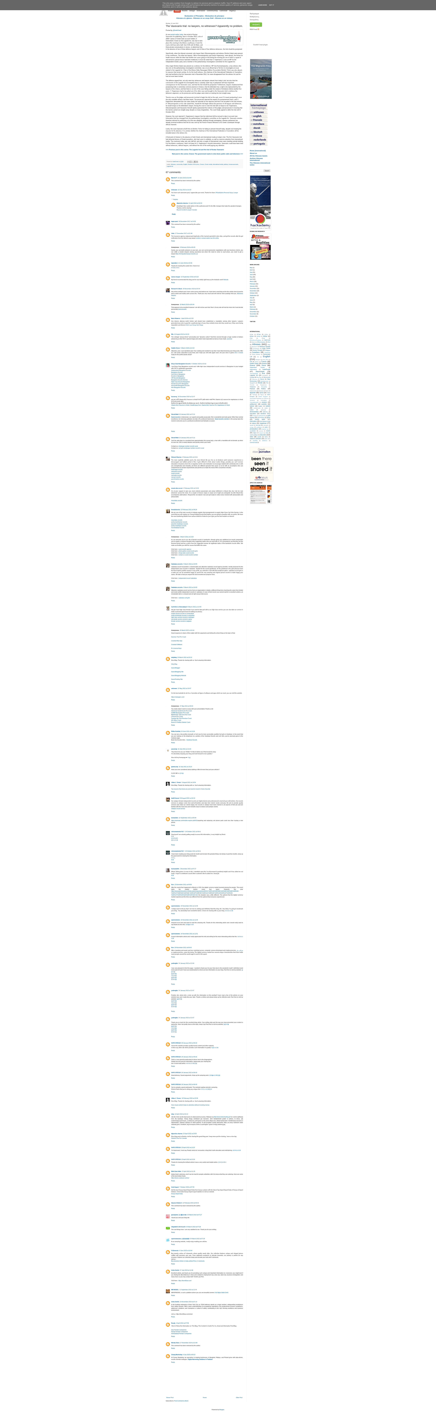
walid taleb (267, 438)
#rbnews (173, 164)
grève (268, 417)
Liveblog (252, 377)
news (177, 11)
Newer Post (169, 1397)
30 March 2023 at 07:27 (194, 1215)
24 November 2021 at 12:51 (189, 934)
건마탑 (182, 773)
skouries (263, 435)
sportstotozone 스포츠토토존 (180, 1239)
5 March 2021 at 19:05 (190, 564)
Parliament (253, 386)
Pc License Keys (176, 648)
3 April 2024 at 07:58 (182, 1323)
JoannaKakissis (254, 373)
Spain (267, 390)
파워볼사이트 (190, 924)
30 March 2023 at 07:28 (193, 1227)
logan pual (174, 221)
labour (254, 423)
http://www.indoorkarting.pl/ (222, 1117)
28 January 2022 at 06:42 (189, 1043)
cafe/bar (223, 11)
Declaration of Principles (194, 16)
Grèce (264, 365)
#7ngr (263, 338)
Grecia (264, 363)
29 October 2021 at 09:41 (193, 831)
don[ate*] (256, 24)
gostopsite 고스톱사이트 (179, 1215)
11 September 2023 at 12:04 (188, 1290)
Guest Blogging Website (178, 675)
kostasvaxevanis (233, 164)
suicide (259, 436)
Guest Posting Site (177, 679)
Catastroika (267, 352)
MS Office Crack (176, 720)
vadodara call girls (184, 598)
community (212, 11)
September (253, 295)
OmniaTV (252, 383)
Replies (175, 199)
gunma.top (174, 766)
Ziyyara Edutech (176, 1203)
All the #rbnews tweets (258, 156)
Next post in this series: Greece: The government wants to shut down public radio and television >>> (207, 154)
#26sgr (258, 336)
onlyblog (174, 657)
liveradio (201, 11)
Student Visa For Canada (179, 1138)
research (261, 432)
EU (258, 356)
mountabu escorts (176, 500)
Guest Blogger (175, 668)
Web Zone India (176, 1171)
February (252, 284)
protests (261, 431)
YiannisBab (264, 400)
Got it (271, 5)
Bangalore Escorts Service (179, 380)
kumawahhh (175, 869)
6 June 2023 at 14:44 (185, 1250)
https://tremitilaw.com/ (184, 1280)
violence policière (255, 438)
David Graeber (256, 354)
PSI (267, 383)
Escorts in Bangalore (177, 376)
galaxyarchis (262, 415)
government (261, 417)
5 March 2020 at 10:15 (187, 348)
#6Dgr (265, 336)
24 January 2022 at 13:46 (186, 963)
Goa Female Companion (178, 1330)
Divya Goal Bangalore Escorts (181, 364)
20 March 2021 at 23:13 (184, 657)
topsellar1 (174, 263)
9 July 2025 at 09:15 (189, 1354)
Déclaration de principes (214, 16)
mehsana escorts (176, 471)
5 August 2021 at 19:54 (189, 782)
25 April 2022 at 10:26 (188, 1159)
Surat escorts (175, 417)
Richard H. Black (176, 289)
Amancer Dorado (264, 346)
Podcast (252, 389)
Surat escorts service (222, 419)
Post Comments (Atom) (181, 1401)
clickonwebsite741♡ (178, 831)
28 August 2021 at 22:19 (187, 798)
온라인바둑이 (222, 1162)
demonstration (254, 412)
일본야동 (174, 974)
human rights (260, 419)
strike (251, 437)
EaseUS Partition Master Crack (180, 722)
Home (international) (258, 151)
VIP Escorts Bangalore (178, 378)
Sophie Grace (175, 348)
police (266, 427)
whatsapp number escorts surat (188, 446)
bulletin (268, 406)
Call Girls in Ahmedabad (179, 607)
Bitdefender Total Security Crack (181, 714)
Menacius (254, 379)
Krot (263, 373)
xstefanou (264, 440)
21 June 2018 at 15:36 (185, 263)
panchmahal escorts (177, 479)
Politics (263, 389)
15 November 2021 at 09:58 (183, 884)
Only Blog (174, 664)
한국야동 (174, 979)
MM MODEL (175, 1290)
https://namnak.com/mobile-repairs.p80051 (184, 820)
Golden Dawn (254, 363)
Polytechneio (253, 390)
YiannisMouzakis (254, 402)
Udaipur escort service (178, 808)
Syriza (261, 392)
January (252, 286)
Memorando (267, 377)
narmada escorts (176, 475)
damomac (263, 409)
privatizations (254, 429)
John (172, 233)
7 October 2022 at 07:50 (187, 1187)
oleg (172, 1114)
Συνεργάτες (254, 20)
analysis (264, 402)
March (252, 281)
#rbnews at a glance (184, 18)
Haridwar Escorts (192, 740)
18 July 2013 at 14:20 (184, 190)
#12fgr (251, 334)
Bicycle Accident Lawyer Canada (187, 210)
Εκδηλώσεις (254, 17)
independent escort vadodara (187, 578)
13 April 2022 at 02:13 (181, 1114)
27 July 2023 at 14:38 (186, 1270)
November (253, 291)
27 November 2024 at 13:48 (188, 1343)
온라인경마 (174, 838)
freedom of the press (193, 164)
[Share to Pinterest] (197, 162)
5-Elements (175, 1250)
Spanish (253, 392)
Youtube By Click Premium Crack (181, 718)
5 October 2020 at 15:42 (198, 364)
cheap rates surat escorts (186, 553)
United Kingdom (263, 396)
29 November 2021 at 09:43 (183, 947)
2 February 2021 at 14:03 (191, 488)
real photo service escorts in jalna (181, 619)
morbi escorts (175, 473)
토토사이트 (215, 1047)
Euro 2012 (265, 359)
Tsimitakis (254, 394)
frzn (172, 884)
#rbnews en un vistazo (223, 18)
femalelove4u (175, 509)
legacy (232, 11)
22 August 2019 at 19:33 (181, 334)
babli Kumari (175, 798)
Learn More (262, 5)
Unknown (174, 190)
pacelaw (229, 339)
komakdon (174, 818)
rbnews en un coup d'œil (203, 18)
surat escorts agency (184, 549)
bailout (252, 406)
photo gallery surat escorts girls (188, 551)
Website (225, 279)
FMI (251, 361)
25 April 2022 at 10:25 (188, 1147)
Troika (268, 392)
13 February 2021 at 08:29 (189, 509)
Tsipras (262, 394)
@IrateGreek (177, 30)
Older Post (239, 1397)
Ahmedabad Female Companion (181, 1333)
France (257, 361)
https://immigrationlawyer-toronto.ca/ (187, 254)
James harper (175, 277)
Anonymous (256, 348)
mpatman (263, 423)
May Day (259, 377)
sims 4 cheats (238, 352)
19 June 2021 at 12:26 (188, 731)
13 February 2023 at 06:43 (190, 1203)
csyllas (266, 408)
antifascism (253, 404)
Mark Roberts (175, 318)
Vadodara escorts (177, 564)
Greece (202, 164)
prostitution (253, 431)
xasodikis (255, 440)
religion (255, 432)
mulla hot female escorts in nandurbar (182, 615)
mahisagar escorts (177, 469)
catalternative (257, 408)
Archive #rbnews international (256, 159)
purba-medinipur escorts (178, 526)
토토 (172, 836)
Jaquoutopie (260, 371)
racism (268, 431)
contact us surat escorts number (188, 555)
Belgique (268, 350)
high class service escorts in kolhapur (182, 617)
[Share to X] (193, 162)
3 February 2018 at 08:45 (187, 247)
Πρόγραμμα (254, 14)
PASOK (260, 383)
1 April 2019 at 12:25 (187, 318)
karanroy (174, 396)
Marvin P (174, 178)
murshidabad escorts (177, 527)
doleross (265, 411)
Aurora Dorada (257, 350)
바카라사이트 (229, 911)
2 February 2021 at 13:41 (190, 457)
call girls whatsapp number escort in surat (191, 448)
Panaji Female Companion (179, 1331)
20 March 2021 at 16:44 (187, 630)
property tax (265, 429)
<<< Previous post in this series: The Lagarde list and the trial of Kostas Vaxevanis (195, 150)
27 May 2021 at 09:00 (186, 706)
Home (205, 1397)
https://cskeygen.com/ (177, 697)
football (255, 415)
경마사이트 (174, 840)
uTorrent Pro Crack (177, 716)
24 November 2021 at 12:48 (189, 906)
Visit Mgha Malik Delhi (221, 1292)
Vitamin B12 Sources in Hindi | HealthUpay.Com (186, 405)
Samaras (261, 390)
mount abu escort (177, 488)
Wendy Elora (175, 1343)
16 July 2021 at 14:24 (184, 749)
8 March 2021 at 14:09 (194, 607)
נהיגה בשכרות (175, 267)
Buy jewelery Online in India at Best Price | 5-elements (187, 1261)
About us (253, 153)
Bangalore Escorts (177, 372)
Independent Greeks (257, 367)
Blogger (221, 1409)
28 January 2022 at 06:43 (189, 1072)
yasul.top (174, 749)
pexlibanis (259, 427)
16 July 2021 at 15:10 (185, 766)
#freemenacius (261, 342)
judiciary (226, 164)
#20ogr (252, 336)
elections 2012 (265, 413)
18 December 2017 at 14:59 (187, 221)
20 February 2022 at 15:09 (190, 1098)
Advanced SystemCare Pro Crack (181, 711)
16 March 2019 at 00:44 (187, 304)
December (253, 288)
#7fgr (251, 338)
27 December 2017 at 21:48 (183, 233)
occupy (252, 427)
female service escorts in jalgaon (181, 621)
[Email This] (188, 162)
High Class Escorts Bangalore (180, 382)
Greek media (208, 164)
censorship (179, 164)
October (252, 293)
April (251, 270)
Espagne (258, 359)
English (185, 164)
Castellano (256, 352)
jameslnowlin (182, 309)
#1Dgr (266, 334)
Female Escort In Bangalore (179, 384)
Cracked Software (176, 644)
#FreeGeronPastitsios (255, 340)
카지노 (173, 858)
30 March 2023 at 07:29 (197, 1239)
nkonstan (265, 425)
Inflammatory (253, 369)
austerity (264, 404)
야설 (189, 757)
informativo (253, 421)
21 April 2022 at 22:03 (195, 203)
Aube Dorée (266, 348)
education (253, 413)
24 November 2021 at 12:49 (189, 920)
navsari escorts (176, 477)
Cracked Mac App (176, 641)
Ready (173, 1323)
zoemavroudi (253, 442)
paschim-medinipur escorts (179, 524)
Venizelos (252, 400)
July (251, 272)
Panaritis (252, 385)
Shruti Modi (174, 414)
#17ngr (259, 334)
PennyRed (264, 386)
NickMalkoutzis (264, 381)
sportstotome (175, 906)
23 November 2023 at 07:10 (188, 1302)
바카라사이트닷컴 (191, 1063)
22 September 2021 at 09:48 (187, 818)
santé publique (254, 435)
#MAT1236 (267, 340)
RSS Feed (254, 29)
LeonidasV (265, 375)
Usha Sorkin (175, 1270)
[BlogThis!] (190, 162)
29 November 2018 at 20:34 (191, 289)
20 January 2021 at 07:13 (187, 437)
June (251, 274)
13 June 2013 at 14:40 (184, 178)
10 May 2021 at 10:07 (184, 688)
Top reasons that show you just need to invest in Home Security (190, 789)
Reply (173, 183)
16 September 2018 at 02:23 (190, 277)
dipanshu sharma (182, 203)
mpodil (251, 425)
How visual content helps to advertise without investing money (190, 1105)
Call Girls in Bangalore (178, 374)
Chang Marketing (176, 1354)
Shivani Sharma (176, 457)
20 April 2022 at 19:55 (190, 1133)
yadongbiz (174, 963)
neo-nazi (258, 425)
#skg (269, 344)
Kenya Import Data (177, 1194)
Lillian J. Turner (176, 782)
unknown (174, 688)
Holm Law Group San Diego (194, 325)
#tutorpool (254, 346)
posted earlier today (176, 34)
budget (260, 406)
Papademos (263, 385)
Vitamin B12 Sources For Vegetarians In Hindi (216, 405)
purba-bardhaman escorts (179, 522)
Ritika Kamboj (175, 731)
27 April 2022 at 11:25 (188, 1171)
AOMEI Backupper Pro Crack (180, 713)
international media (218, 164)
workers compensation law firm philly (207, 238)
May (251, 267)
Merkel (262, 379)
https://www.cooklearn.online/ (180, 1178)
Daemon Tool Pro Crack (178, 637)
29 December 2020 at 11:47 (186, 396)
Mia (172, 334)
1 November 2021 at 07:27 (188, 869)
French (263, 361)
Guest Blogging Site (177, 672)
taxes (266, 436)
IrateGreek (266, 369)
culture (252, 409)
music (185, 11)
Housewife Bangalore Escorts (180, 385)
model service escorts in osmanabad (182, 613)
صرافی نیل (240, 950)
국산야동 (174, 975)
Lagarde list (170, 166)
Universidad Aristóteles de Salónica (259, 398)
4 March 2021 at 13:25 (187, 537)
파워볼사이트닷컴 (214, 1075)
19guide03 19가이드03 (178, 1227)
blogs (192, 11)
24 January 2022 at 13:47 (186, 990)
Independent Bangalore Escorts (181, 370)
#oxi (269, 342)
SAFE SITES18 (176, 1043)
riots (267, 432)
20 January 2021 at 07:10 (187, 414)
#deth (253, 342)
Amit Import (175, 1187)
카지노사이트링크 (206, 1089)
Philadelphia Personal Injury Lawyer (227, 192)
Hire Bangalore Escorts (178, 387)
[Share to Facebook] (195, 162)
